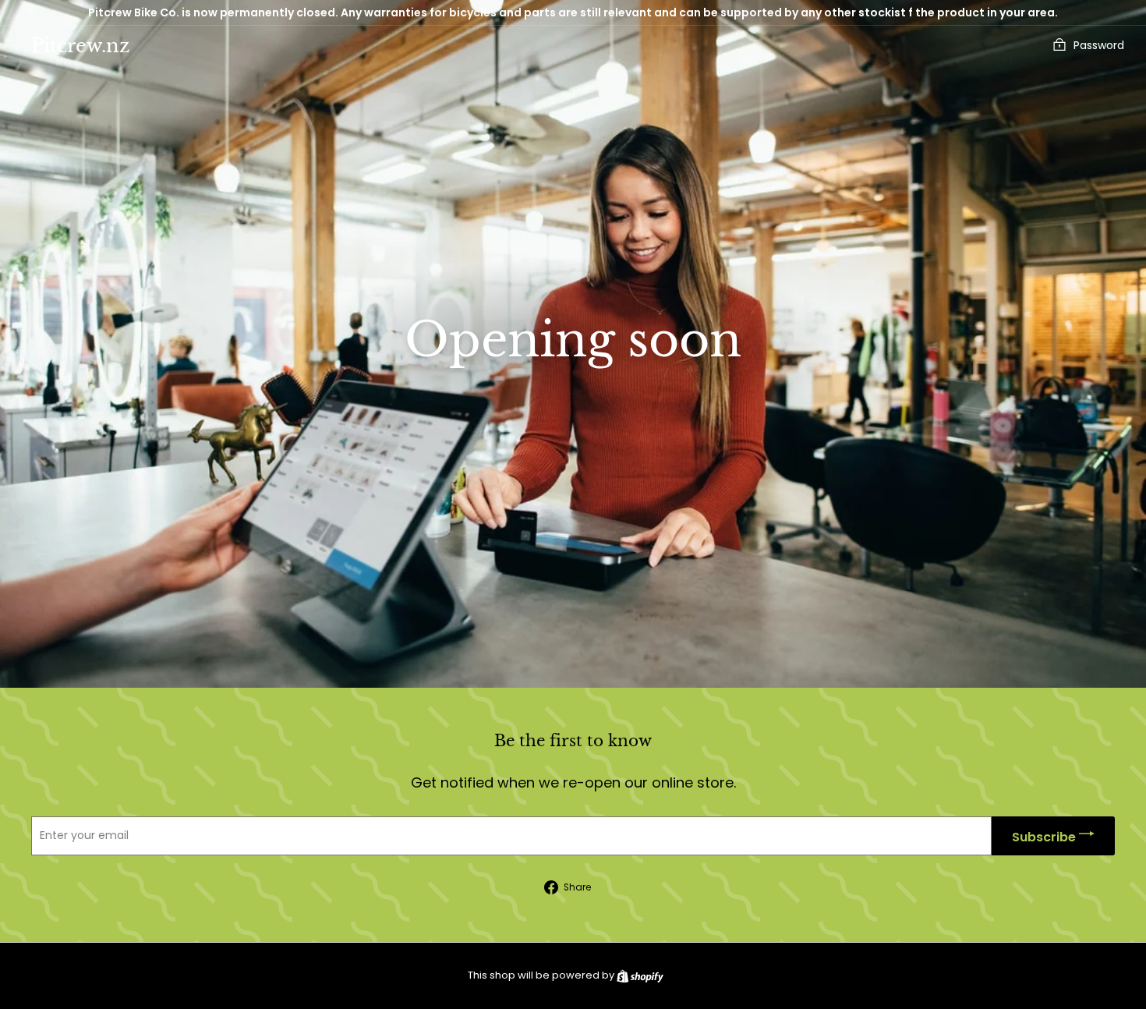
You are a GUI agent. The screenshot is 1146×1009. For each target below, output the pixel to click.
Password (1098, 45)
